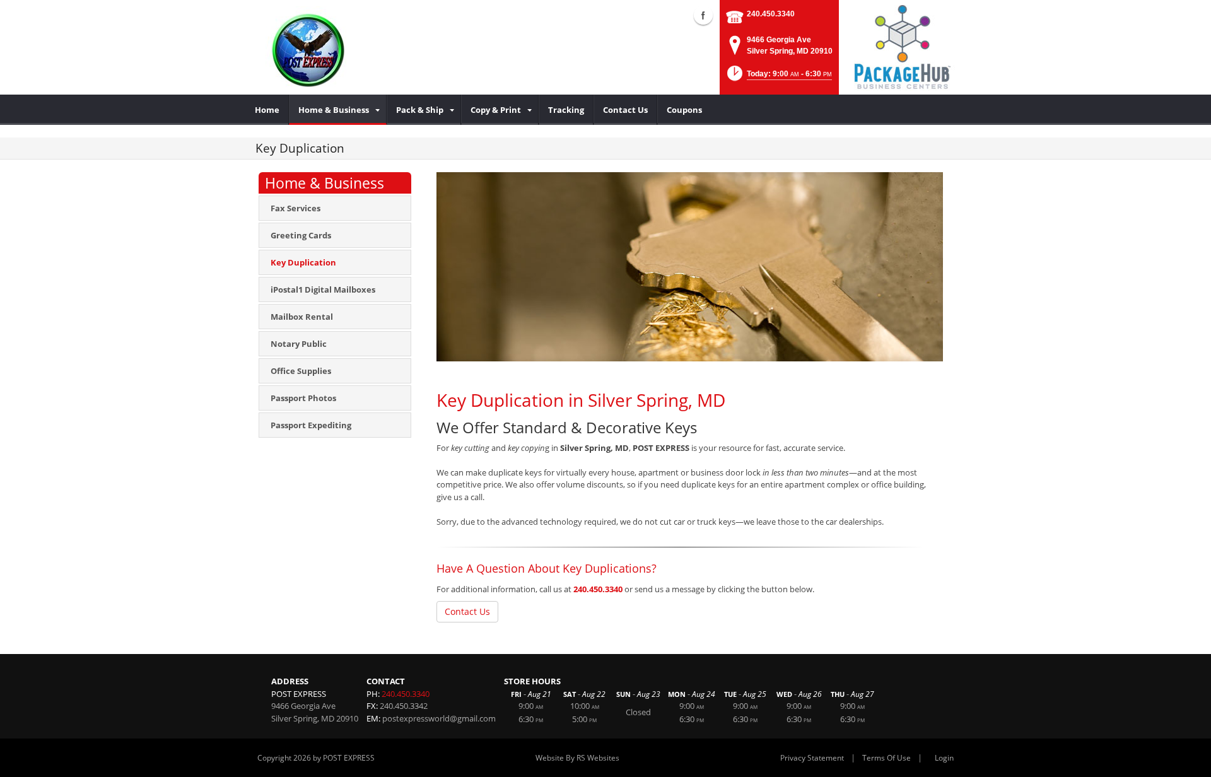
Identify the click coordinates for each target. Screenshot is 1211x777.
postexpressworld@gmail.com (439, 718)
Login (944, 757)
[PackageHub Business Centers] (902, 46)
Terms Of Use (886, 757)
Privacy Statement (812, 757)
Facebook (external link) (703, 15)
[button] (778, 77)
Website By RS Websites (577, 757)
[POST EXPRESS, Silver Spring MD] (310, 47)
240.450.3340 (771, 13)
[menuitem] (267, 110)
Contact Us (467, 611)
